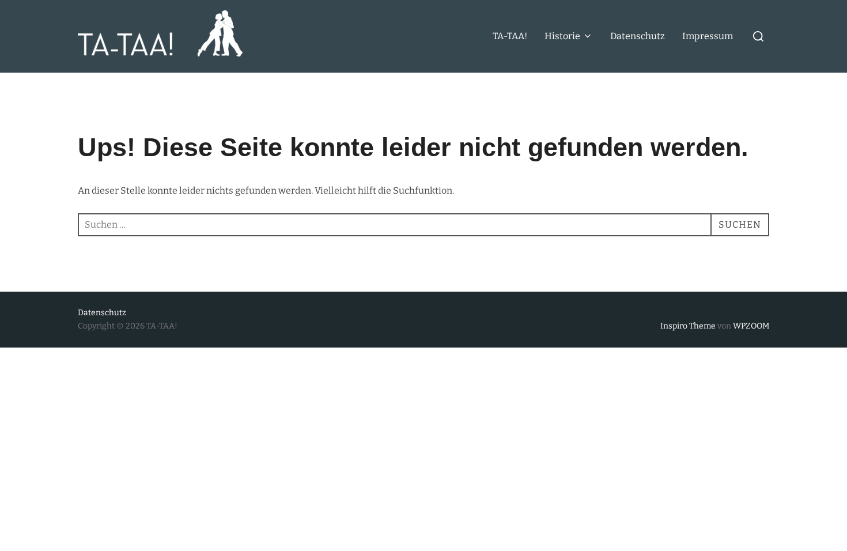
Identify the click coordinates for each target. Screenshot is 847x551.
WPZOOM (751, 326)
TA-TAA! (510, 36)
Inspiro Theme (688, 326)
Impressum (707, 36)
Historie (562, 36)
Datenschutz (637, 36)
